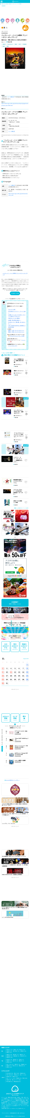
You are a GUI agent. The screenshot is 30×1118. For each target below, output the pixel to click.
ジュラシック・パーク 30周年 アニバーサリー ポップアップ (15, 274)
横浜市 (4, 44)
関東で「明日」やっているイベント (16, 332)
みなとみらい (10, 44)
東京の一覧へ (9, 1052)
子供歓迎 (24, 44)
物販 (4, 46)
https (2, 103)
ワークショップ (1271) (11, 1078)
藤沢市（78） (23, 1054)
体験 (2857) (10, 1076)
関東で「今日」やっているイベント (16, 330)
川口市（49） (16, 1065)
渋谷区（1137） (10, 1049)
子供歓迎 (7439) (10, 1073)
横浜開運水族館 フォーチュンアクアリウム (17, 481)
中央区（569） (23, 1049)
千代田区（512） (17, 1051)
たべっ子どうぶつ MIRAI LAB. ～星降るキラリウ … (18, 412)
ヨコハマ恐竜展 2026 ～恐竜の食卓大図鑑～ (19, 361)
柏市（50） (22, 1059)
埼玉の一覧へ (9, 1067)
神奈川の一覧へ (10, 1057)
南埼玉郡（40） (22, 1065)
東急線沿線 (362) (18, 1081)
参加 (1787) (16, 1076)
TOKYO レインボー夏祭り (14, 318)
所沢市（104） (18, 1064)
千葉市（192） (10, 1059)
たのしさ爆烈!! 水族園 (20, 760)
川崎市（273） (16, 1054)
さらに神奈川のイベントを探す (22, 508)
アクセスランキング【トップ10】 (17, 336)
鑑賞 (8, 46)
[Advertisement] (15, 12)
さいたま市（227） (10, 1064)
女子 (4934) (17, 1073)
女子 (20, 44)
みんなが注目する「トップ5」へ (12, 780)
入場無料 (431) (10, 1081)
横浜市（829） (10, 1054)
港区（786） (17, 1049)
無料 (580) (9, 1079)
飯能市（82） (24, 1064)
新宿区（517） (10, 1051)
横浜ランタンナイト (19, 370)
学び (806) (25, 1078)
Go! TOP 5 (2, 748)
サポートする (15, 293)
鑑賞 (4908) (23, 1073)
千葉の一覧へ (9, 1062)
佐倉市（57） (16, 1059)
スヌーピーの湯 (11, 309)
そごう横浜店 (10, 97)
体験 (16, 44)
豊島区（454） (24, 1051)
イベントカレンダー (12, 345)
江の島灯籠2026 (18, 390)
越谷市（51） (9, 1065)
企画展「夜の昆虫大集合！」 (14, 320)
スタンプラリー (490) (17, 1079)
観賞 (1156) (19, 1078)
